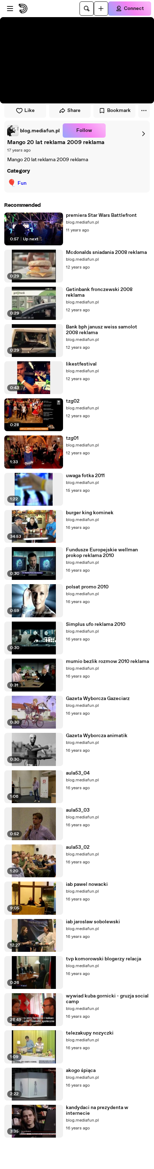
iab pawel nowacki (87, 884)
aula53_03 (78, 810)
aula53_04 (78, 773)
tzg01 (72, 438)
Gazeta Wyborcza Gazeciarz (98, 698)
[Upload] (101, 8)
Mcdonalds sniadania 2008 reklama (106, 252)
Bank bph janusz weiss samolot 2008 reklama (101, 330)
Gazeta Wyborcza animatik (96, 736)
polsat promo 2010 (87, 587)
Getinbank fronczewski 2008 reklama (99, 292)
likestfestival (81, 364)
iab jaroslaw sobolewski (93, 922)
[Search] (87, 8)
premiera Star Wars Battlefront (101, 215)
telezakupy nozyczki (90, 1033)
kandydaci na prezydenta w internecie (97, 1110)
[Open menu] (10, 8)
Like (29, 110)
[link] (33, 130)
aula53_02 (78, 847)
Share (74, 110)
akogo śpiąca (81, 1070)
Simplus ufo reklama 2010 (95, 624)
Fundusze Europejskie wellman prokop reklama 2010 (102, 552)
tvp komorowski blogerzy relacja (103, 959)
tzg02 (73, 401)
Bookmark (119, 110)
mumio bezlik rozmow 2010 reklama (107, 661)
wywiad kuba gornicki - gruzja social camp (107, 999)
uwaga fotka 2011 (85, 476)
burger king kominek (90, 513)
